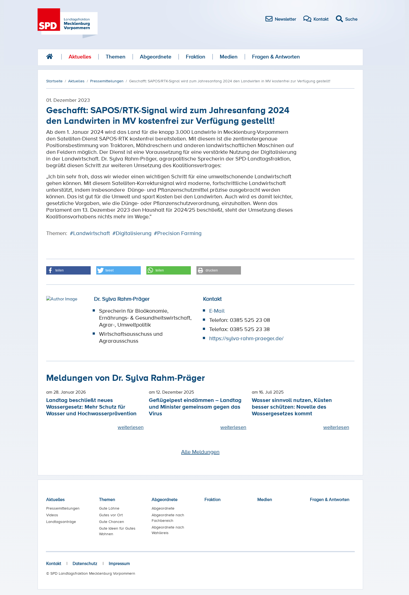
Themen (115, 56)
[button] (68, 270)
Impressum (119, 563)
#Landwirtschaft (90, 233)
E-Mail (217, 311)
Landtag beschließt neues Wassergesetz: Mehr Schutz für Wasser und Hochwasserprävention (91, 406)
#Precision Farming (177, 233)
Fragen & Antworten (276, 56)
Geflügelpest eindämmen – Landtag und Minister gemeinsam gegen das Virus (195, 406)
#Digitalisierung (131, 233)
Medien (229, 56)
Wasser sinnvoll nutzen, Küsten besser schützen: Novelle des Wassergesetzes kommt (292, 406)
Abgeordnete (155, 56)
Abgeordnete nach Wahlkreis (168, 529)
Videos (52, 515)
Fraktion (195, 56)
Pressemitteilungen (63, 508)
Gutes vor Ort (111, 515)
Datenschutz (85, 563)
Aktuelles (80, 56)
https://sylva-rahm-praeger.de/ (246, 338)
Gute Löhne (109, 508)
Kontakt (53, 563)
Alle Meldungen (200, 452)
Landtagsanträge (61, 521)
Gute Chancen (111, 521)
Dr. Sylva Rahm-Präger (122, 299)
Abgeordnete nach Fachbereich (168, 517)
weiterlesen (131, 427)
